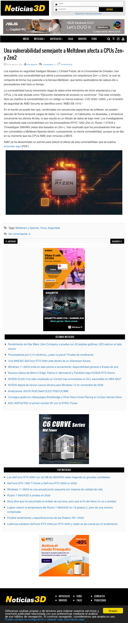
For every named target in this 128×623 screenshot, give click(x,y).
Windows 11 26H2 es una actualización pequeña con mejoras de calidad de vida (55, 489)
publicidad (100, 600)
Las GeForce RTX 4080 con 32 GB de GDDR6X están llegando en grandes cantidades (58, 477)
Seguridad (54, 228)
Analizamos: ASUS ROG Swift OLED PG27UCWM (38, 391)
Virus (43, 228)
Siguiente (116, 241)
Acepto (113, 611)
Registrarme (79, 13)
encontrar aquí (12, 146)
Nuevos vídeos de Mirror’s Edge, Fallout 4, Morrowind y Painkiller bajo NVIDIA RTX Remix (61, 373)
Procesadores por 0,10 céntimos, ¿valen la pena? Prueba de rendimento (51, 355)
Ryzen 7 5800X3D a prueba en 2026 (28, 495)
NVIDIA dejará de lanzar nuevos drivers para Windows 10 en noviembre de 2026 (55, 385)
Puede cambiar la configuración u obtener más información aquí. (45, 619)
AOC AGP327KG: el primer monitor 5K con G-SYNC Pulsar (43, 403)
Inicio (27, 39)
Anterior (12, 241)
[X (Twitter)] (113, 39)
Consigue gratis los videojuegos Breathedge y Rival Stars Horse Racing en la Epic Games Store (65, 397)
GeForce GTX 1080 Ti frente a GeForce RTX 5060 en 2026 (42, 483)
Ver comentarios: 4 (19, 234)
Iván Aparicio (32, 64)
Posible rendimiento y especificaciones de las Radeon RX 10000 (45, 518)
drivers (63, 600)
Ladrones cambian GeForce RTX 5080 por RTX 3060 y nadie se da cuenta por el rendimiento (62, 524)
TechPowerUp (66, 64)
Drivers (82, 39)
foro (79, 596)
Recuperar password (94, 13)
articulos (64, 596)
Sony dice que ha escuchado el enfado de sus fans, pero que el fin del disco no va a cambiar (61, 501)
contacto (99, 596)
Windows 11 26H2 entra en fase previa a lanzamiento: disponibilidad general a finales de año (63, 367)
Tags (70, 39)
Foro (94, 39)
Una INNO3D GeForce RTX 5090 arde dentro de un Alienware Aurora (49, 361)
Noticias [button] (38, 39)
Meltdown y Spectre (27, 228)
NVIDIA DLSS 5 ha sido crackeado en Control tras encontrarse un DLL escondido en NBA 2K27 (64, 379)
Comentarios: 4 (48, 64)
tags (79, 600)
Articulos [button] (55, 39)
